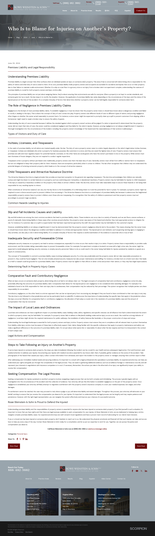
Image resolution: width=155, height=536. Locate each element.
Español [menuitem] (128, 11)
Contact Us (140, 11)
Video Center (106, 479)
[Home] (29, 7)
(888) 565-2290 (134, 3)
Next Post (141, 446)
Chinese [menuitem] (118, 10)
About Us (28, 479)
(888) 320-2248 (101, 3)
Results (70, 479)
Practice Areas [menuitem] (86, 11)
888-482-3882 (18, 470)
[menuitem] (10, 532)
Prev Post (14, 446)
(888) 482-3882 (71, 3)
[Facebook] (132, 471)
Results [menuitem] (98, 11)
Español (92, 479)
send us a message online (97, 429)
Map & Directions (33, 509)
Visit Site (30, 506)
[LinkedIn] (146, 471)
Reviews (58, 479)
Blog (81, 479)
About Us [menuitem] (74, 11)
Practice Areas (43, 479)
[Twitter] (141, 471)
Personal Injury (22, 434)
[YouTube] (137, 471)
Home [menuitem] (65, 11)
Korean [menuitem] (108, 10)
